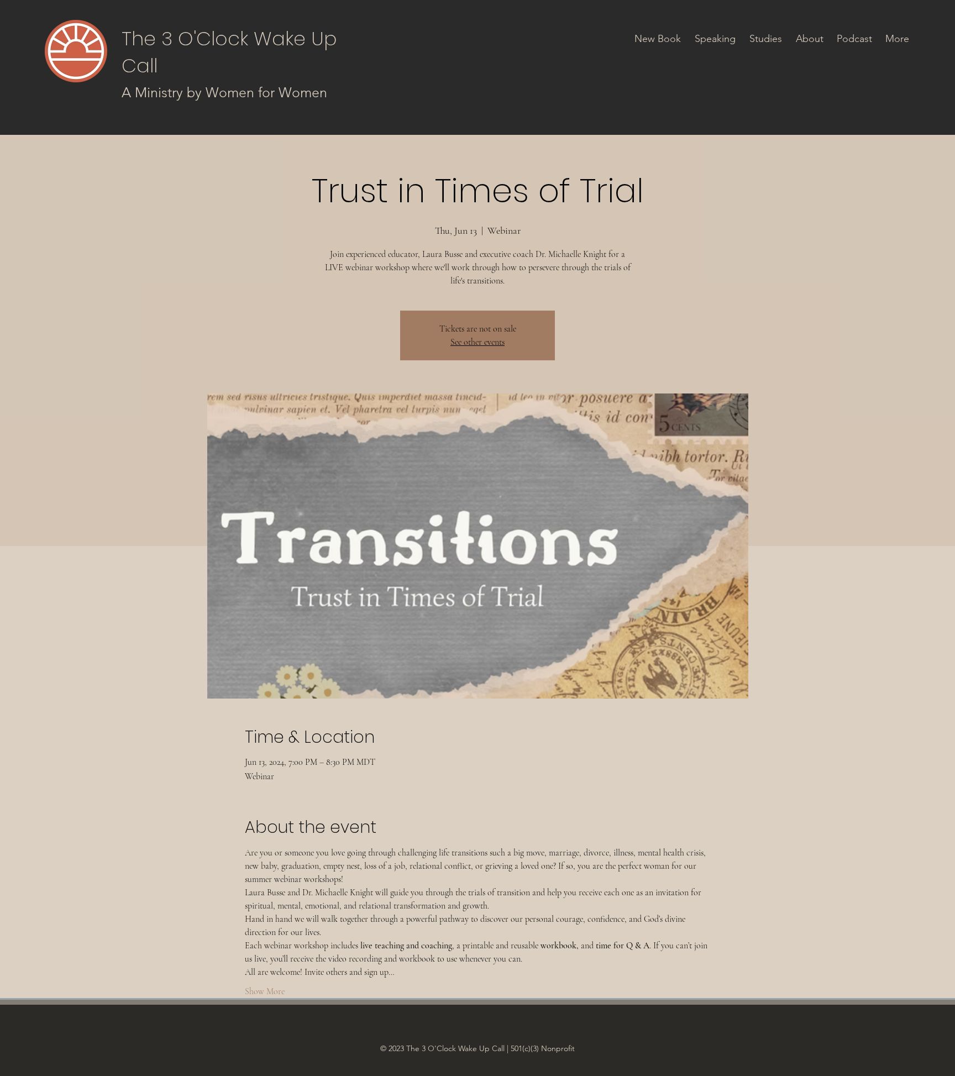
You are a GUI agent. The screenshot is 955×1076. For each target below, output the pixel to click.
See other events (477, 342)
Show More (265, 991)
